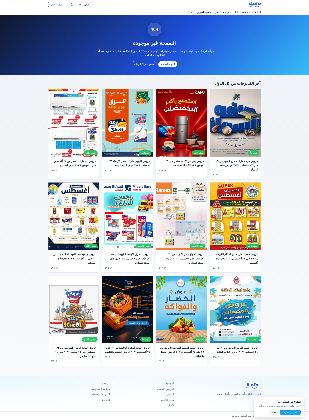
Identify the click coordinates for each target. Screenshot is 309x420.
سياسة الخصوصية (100, 389)
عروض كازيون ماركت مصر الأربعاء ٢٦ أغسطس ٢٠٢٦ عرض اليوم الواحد (129, 163)
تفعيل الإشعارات (290, 412)
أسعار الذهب (167, 400)
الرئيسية (256, 12)
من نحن (106, 383)
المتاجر (170, 394)
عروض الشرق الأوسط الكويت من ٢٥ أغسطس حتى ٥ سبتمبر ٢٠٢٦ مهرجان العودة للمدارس (130, 258)
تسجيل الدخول (58, 4)
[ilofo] (255, 4)
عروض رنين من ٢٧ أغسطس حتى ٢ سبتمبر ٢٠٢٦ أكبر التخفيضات (185, 163)
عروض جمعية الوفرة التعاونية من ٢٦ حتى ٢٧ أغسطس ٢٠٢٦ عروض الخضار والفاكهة (127, 349)
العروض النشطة (165, 389)
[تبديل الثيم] (72, 4)
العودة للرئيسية (168, 64)
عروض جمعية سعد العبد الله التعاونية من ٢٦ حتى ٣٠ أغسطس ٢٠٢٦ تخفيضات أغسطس (74, 258)
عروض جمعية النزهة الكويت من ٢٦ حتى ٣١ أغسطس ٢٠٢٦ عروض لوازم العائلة (236, 349)
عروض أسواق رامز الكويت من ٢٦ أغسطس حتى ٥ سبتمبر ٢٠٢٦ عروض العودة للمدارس (184, 258)
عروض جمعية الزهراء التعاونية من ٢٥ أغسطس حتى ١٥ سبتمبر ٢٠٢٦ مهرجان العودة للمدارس (75, 351)
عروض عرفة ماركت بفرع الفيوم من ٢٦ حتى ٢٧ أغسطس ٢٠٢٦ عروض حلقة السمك (237, 165)
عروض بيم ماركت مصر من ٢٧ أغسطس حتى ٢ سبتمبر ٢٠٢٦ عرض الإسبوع (74, 163)
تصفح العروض (204, 12)
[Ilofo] (252, 385)
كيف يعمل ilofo (242, 12)
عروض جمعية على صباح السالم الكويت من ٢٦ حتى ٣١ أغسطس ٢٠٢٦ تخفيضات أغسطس (236, 258)
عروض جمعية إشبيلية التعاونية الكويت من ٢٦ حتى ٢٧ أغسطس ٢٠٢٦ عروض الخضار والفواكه (182, 351)
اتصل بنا (105, 400)
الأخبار (191, 12)
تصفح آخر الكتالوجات (144, 64)
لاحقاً (274, 412)
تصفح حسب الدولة (222, 12)
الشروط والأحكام (100, 394)
